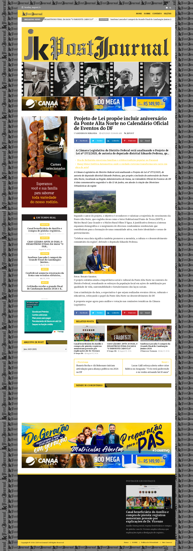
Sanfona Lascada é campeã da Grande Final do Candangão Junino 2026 (102, 19)
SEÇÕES (167, 13)
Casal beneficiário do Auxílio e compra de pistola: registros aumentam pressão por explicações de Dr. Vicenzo (147, 516)
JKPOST (143, 19)
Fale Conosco (167, 542)
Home (126, 542)
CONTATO (157, 13)
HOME (139, 13)
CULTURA (63, 19)
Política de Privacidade (149, 542)
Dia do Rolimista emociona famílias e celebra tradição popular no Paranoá (117, 160)
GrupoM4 (44, 225)
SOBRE (147, 13)
